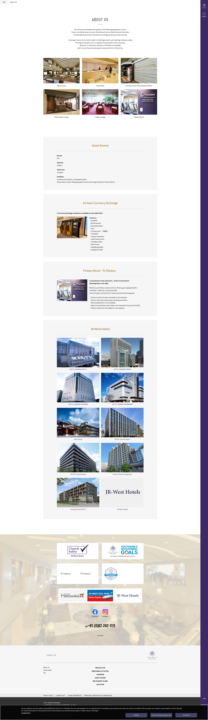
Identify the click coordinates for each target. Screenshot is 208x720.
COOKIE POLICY (60, 695)
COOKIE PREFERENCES (74, 695)
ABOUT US (46, 667)
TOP (4, 2)
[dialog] (104, 712)
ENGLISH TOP (100, 668)
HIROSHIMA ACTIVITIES (100, 671)
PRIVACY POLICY (48, 695)
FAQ (44, 673)
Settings (136, 715)
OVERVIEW (100, 674)
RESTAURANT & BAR (100, 681)
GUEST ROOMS (100, 678)
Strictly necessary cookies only (161, 715)
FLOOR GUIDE (47, 670)
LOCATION (100, 684)
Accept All (186, 715)
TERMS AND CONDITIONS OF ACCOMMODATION (98, 695)
